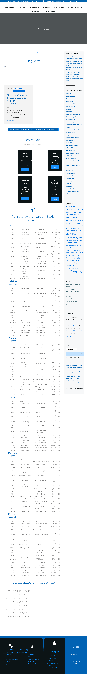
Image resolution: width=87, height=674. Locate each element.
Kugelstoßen (71, 243)
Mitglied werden (32, 661)
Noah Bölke (74, 260)
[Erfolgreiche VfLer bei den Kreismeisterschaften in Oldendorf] (18, 75)
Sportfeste (68, 181)
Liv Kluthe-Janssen (72, 248)
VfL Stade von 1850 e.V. (76, 661)
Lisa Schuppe (80, 245)
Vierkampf (68, 271)
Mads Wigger (77, 250)
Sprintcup (68, 186)
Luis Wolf (71, 250)
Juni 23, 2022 (12, 104)
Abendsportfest (70, 96)
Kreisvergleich (69, 150)
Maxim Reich (79, 253)
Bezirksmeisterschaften (72, 114)
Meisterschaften (70, 158)
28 (69, 333)
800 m (80, 209)
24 (76, 331)
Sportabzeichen (70, 178)
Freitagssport (69, 135)
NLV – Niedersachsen (72, 299)
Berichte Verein (17, 88)
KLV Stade (68, 296)
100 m (68, 210)
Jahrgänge (43, 53)
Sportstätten (58, 7)
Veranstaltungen (74, 7)
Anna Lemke (73, 212)
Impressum (31, 654)
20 (66, 331)
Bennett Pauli (71, 217)
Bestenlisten (25, 53)
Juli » (71, 336)
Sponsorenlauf (69, 173)
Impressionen (35, 11)
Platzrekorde (34, 53)
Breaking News (69, 119)
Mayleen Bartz (70, 255)
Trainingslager (69, 188)
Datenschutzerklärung (34, 656)
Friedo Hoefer (80, 230)
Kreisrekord (69, 148)
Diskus (67, 226)
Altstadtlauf (69, 101)
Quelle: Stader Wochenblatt (73, 165)
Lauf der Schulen (70, 155)
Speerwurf (70, 265)
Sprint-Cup (68, 183)
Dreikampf (71, 226)
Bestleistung (69, 111)
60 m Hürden (69, 207)
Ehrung (67, 127)
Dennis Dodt (69, 122)
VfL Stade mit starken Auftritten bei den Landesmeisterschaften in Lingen (74, 78)
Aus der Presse (69, 104)
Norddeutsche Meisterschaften (74, 161)
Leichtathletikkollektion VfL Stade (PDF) (12, 650)
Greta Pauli (72, 233)
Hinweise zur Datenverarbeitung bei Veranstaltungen (34, 664)
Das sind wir (33, 7)
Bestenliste (68, 109)
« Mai (67, 336)
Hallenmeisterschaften (71, 137)
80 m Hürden (80, 207)
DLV (67, 304)
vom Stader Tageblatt (71, 191)
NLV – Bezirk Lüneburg (72, 301)
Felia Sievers (77, 226)
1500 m (67, 93)
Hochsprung (72, 237)
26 (81, 331)
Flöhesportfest (69, 132)
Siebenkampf (74, 263)
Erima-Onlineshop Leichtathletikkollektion (12, 652)
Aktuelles (20, 7)
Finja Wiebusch (74, 228)
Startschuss (9, 7)
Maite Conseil (70, 253)
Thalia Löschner (74, 268)
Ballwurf (76, 215)
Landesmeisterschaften (72, 153)
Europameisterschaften (72, 130)
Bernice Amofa (72, 220)
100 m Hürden (74, 209)
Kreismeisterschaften (19, 90)
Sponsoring (68, 175)
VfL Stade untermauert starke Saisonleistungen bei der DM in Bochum (74, 67)
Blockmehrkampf (70, 117)
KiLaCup (68, 142)
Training (45, 7)
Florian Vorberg (71, 231)
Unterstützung (49, 11)
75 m (74, 207)
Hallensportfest (69, 140)
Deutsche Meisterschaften (72, 124)
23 (74, 331)
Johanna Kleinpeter (75, 240)
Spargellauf (68, 170)
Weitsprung (76, 271)
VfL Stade (68, 294)
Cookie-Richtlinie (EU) (34, 659)
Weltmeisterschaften (71, 194)
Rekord (67, 168)
